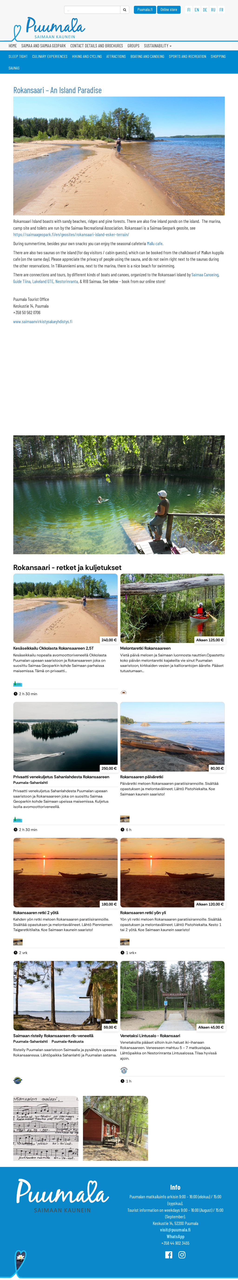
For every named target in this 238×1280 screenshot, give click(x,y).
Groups (133, 45)
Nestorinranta (66, 281)
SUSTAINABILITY (156, 45)
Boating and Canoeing (147, 56)
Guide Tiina (21, 281)
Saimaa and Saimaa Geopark (43, 45)
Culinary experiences (49, 56)
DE (205, 9)
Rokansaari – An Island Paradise (57, 90)
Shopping (218, 56)
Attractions (116, 56)
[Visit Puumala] (119, 29)
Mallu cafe (154, 243)
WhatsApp (175, 1236)
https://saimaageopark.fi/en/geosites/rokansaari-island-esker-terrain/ (71, 234)
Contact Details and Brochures (96, 45)
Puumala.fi (145, 9)
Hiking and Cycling (87, 56)
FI (188, 9)
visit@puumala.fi (175, 1229)
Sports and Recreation (187, 56)
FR (221, 9)
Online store (169, 9)
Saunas (14, 67)
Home (13, 45)
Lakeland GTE (42, 281)
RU (213, 9)
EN (197, 9)
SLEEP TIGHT (18, 56)
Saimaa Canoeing (205, 274)
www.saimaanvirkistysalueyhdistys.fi (42, 321)
